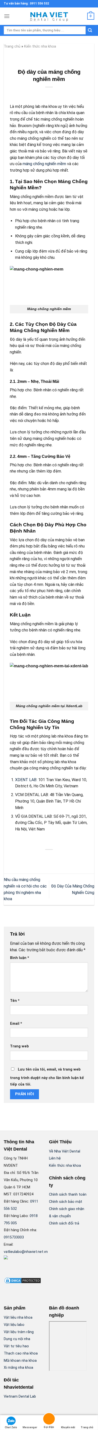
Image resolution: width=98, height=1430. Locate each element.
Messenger (30, 1427)
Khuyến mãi (68, 1427)
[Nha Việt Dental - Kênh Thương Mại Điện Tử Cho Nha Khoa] (49, 16)
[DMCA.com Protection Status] (22, 1280)
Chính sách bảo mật (65, 1202)
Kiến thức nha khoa (40, 46)
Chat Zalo (11, 1427)
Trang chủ (12, 46)
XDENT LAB (25, 779)
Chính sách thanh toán (67, 1194)
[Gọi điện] (49, 1420)
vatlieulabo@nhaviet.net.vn (26, 1252)
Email (16, 1023)
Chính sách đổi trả (64, 1223)
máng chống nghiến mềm (44, 163)
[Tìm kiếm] (90, 30)
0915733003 (14, 1237)
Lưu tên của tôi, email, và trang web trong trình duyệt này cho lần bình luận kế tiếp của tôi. (47, 1077)
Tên (15, 1001)
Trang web (19, 1046)
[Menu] (7, 16)
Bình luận (19, 958)
